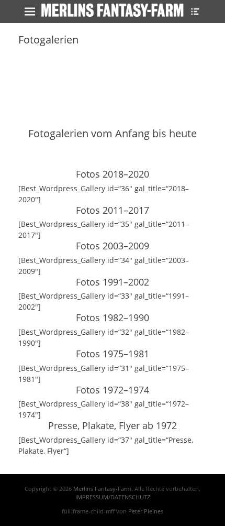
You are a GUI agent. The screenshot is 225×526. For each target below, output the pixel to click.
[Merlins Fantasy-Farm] (112, 10)
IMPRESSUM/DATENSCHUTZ (112, 497)
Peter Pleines (145, 511)
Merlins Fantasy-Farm (102, 488)
